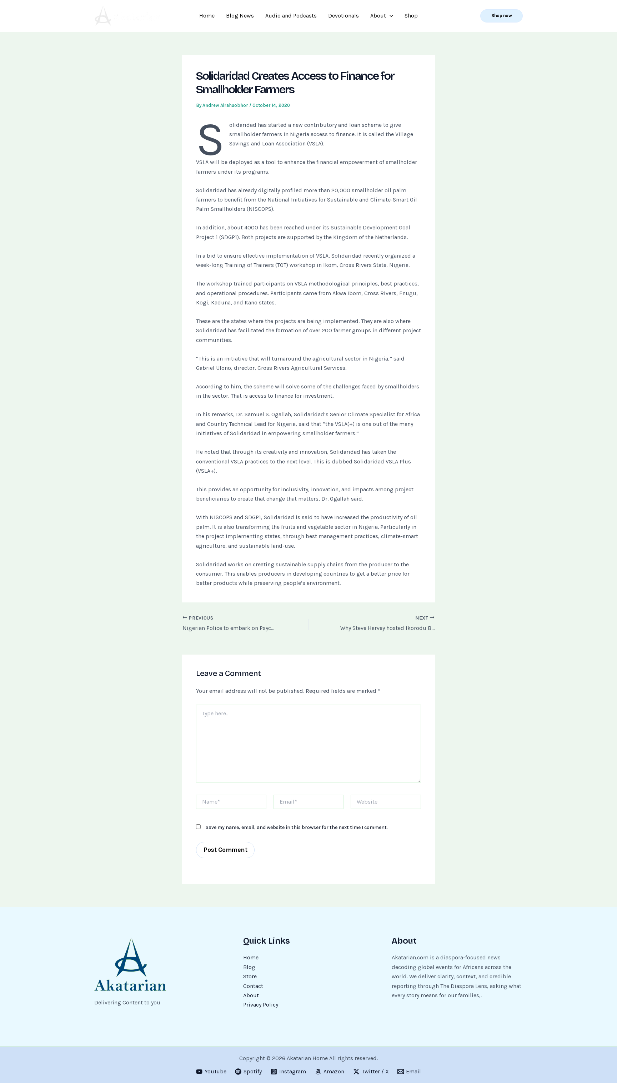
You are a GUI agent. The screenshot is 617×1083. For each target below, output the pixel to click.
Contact (253, 986)
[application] (389, 15)
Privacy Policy (260, 1004)
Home (207, 15)
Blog (249, 967)
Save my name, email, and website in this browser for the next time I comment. (297, 827)
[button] (501, 16)
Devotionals (343, 15)
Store (250, 976)
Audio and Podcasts (291, 15)
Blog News (240, 15)
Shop (411, 15)
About (378, 15)
